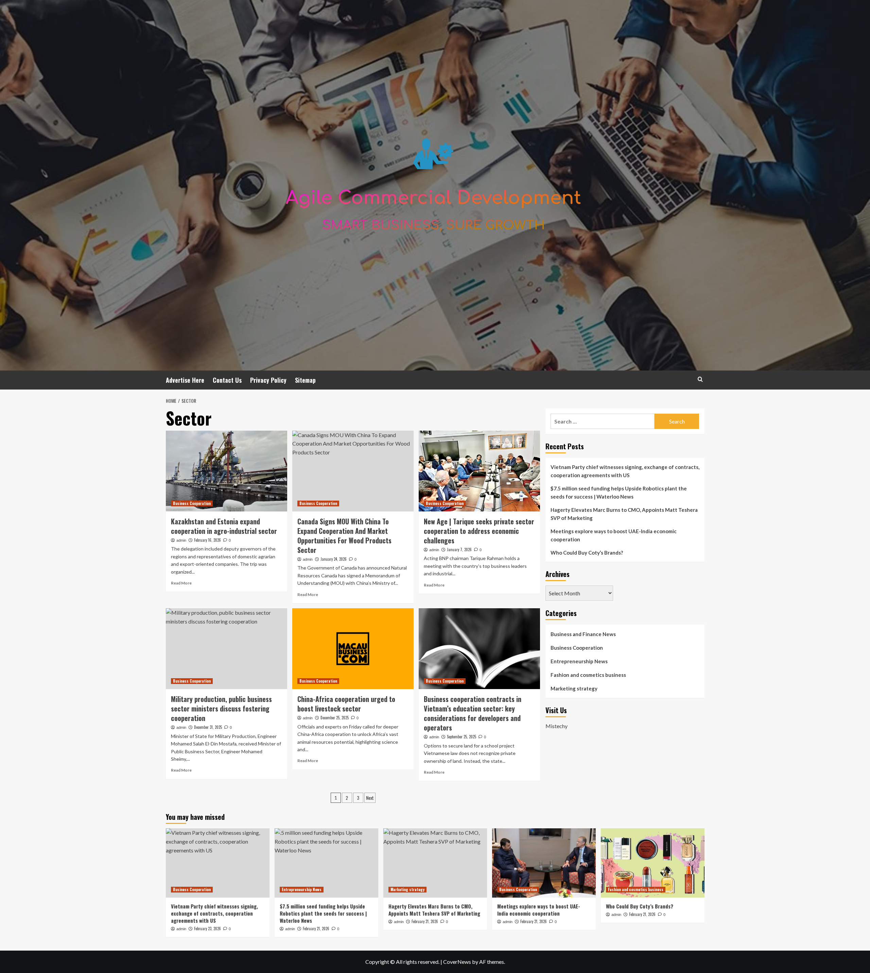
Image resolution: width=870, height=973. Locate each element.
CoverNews (457, 961)
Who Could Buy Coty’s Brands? (587, 552)
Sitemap (305, 380)
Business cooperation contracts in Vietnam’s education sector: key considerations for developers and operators (472, 713)
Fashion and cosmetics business (588, 675)
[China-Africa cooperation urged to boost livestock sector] (353, 648)
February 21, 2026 (316, 928)
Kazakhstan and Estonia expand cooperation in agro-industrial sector (224, 526)
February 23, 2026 (207, 928)
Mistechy (556, 725)
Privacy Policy (268, 380)
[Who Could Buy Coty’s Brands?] (652, 862)
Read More (181, 582)
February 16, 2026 (207, 540)
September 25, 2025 (461, 736)
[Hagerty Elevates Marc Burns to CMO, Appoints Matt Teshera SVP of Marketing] (435, 862)
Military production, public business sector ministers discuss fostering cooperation (221, 708)
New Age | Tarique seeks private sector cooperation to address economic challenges (479, 530)
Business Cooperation (192, 503)
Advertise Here (185, 380)
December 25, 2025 (334, 717)
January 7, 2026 (459, 549)
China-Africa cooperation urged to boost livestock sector (346, 704)
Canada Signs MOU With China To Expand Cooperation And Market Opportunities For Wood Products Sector (344, 535)
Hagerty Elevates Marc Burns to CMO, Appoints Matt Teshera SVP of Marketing (624, 514)
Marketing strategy (574, 688)
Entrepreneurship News (579, 661)
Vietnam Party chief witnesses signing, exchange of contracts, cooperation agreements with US (625, 471)
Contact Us (227, 380)
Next (370, 797)
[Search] (700, 379)
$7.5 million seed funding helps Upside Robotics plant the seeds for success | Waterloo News (619, 492)
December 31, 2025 (208, 727)
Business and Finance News (583, 634)
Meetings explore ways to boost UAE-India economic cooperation (614, 535)
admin (181, 540)
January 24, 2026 (333, 559)
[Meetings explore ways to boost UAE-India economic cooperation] (544, 862)
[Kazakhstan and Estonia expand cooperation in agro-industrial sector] (226, 471)
